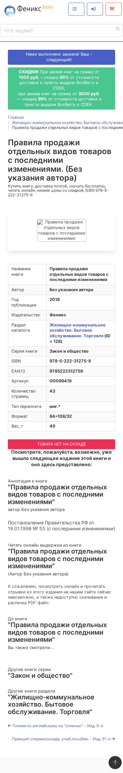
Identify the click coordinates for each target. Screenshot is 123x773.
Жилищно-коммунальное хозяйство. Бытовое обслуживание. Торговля (78, 330)
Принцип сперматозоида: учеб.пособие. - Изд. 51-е (62, 738)
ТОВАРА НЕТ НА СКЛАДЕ (61, 444)
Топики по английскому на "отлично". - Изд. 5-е (57, 725)
